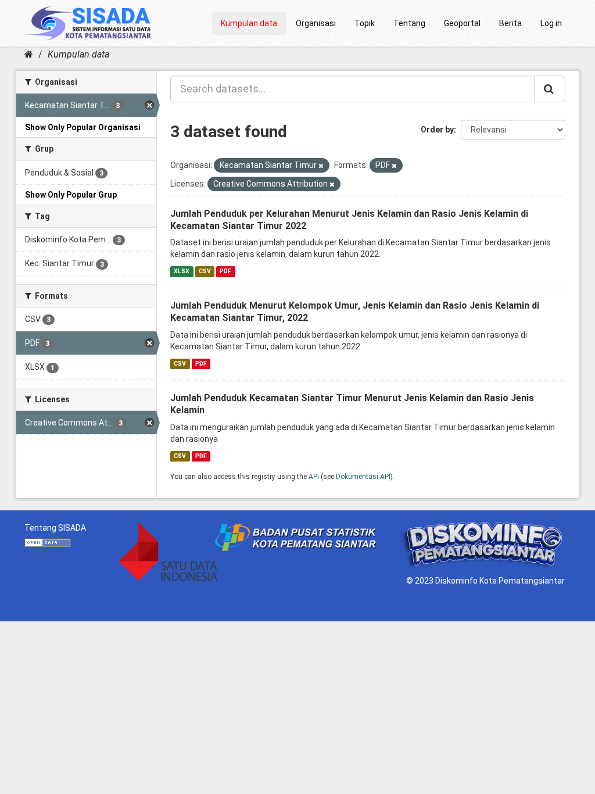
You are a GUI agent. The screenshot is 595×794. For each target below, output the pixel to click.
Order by (437, 129)
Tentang (409, 23)
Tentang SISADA (55, 527)
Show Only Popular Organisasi (83, 127)
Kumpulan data (249, 23)
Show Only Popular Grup (71, 194)
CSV (205, 271)
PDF (225, 271)
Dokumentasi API (363, 477)
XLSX (181, 271)
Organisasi (316, 23)
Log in (551, 23)
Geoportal (462, 23)
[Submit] (549, 89)
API (314, 477)
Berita (510, 23)
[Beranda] (28, 54)
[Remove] (321, 166)
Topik (364, 23)
